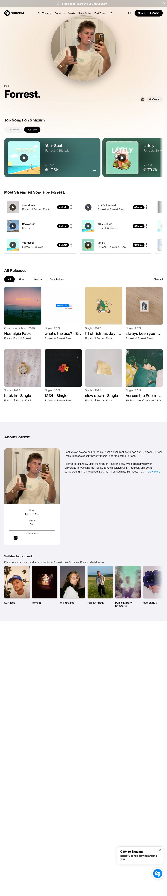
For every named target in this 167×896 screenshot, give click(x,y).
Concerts (60, 13)
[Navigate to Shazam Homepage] (14, 13)
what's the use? (107, 205)
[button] (164, 3)
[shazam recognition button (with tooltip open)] (157, 873)
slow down (28, 205)
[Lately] (115, 244)
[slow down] (40, 207)
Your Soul (28, 242)
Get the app (45, 13)
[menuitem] (44, 13)
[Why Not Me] (115, 226)
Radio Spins (84, 13)
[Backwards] (40, 226)
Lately (101, 242)
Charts (71, 13)
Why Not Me (105, 224)
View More (154, 471)
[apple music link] (154, 99)
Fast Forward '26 (103, 13)
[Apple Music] (10, 344)
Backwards (29, 224)
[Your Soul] (40, 244)
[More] (71, 207)
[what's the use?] (115, 207)
